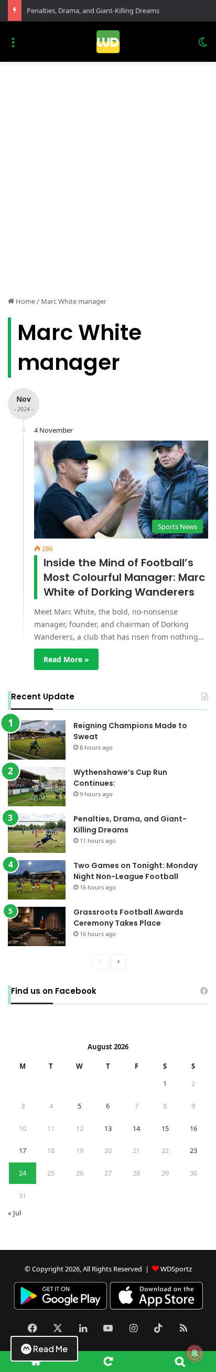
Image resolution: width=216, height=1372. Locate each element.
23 (193, 1150)
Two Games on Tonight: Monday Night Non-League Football (135, 871)
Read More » (66, 659)
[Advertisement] (108, 175)
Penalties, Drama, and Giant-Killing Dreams (93, 10)
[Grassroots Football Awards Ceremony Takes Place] (37, 926)
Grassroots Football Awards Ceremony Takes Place (128, 917)
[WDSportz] (108, 41)
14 (136, 1128)
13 (108, 1128)
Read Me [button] (50, 1348)
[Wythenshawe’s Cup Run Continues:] (37, 786)
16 (193, 1128)
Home (24, 301)
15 (165, 1128)
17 (22, 1150)
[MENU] (13, 46)
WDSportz (176, 1269)
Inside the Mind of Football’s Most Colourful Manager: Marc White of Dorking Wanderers (124, 577)
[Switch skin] (203, 46)
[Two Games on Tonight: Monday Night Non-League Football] (37, 879)
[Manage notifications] (194, 1353)
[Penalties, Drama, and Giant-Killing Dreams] (37, 833)
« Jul (14, 1212)
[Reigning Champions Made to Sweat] (37, 740)
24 (22, 1173)
